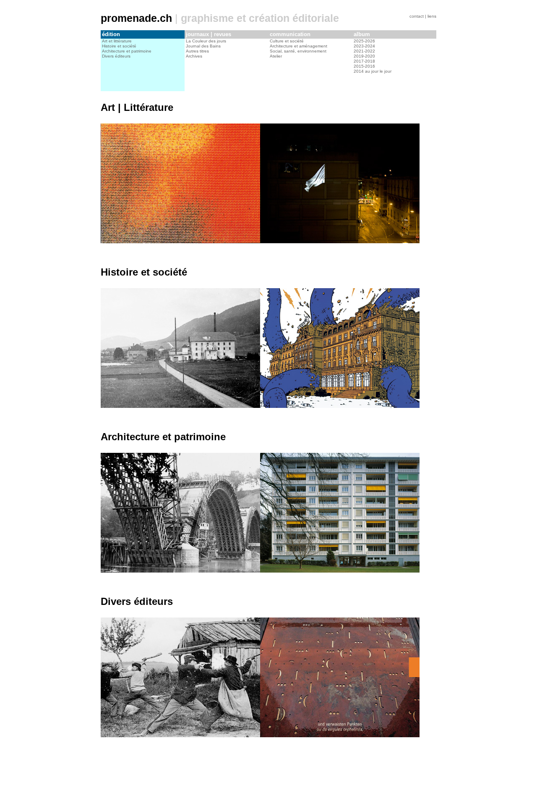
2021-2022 (364, 51)
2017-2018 (364, 61)
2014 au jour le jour (372, 71)
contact (416, 16)
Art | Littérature (137, 107)
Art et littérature (117, 41)
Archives (194, 56)
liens (432, 16)
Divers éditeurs (116, 56)
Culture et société (287, 41)
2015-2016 (364, 66)
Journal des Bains (203, 46)
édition (111, 34)
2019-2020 (364, 56)
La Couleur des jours (206, 41)
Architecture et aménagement (298, 46)
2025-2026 (364, 41)
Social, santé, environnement (298, 51)
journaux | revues (208, 34)
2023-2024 (364, 46)
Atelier (276, 56)
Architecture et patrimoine (126, 51)
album (362, 34)
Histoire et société (119, 46)
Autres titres (197, 51)
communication (290, 34)
